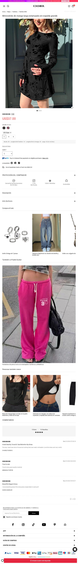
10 (13, 114)
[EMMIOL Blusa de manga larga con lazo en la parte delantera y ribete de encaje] (16, 393)
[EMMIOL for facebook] (13, 524)
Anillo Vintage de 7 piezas (10, 253)
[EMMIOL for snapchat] (65, 524)
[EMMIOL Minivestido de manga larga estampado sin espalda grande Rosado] (8, 129)
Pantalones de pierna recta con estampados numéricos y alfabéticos (23, 364)
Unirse (34, 513)
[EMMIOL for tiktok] (33, 524)
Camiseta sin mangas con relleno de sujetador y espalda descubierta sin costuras (46, 414)
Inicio (3, 11)
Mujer (9, 11)
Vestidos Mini (23, 11)
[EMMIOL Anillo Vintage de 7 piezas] (16, 233)
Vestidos (14, 11)
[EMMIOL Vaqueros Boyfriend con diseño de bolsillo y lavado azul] (46, 233)
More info (45, 158)
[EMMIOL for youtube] (44, 524)
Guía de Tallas (6, 146)
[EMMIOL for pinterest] (54, 524)
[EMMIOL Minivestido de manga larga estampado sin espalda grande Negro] (4, 129)
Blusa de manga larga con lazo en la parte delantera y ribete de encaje (14, 414)
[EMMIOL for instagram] (23, 524)
